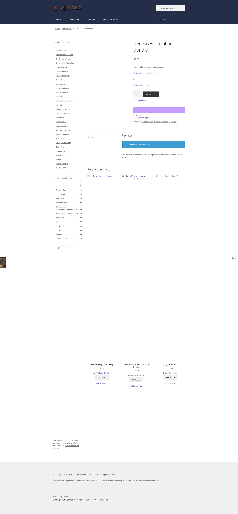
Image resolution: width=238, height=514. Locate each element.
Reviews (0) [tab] (92, 137)
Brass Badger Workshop (65, 63)
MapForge (74, 19)
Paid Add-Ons (67, 29)
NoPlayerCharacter (63, 143)
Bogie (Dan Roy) (104, 373)
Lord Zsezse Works (63, 113)
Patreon (62, 194)
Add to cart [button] (101, 377)
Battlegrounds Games (64, 55)
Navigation (57, 19)
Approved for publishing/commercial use (66, 208)
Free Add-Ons (61, 190)
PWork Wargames (62, 151)
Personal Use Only (161, 122)
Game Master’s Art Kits (65, 101)
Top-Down (173, 122)
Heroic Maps (60, 105)
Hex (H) (61, 226)
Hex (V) (61, 230)
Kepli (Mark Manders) (64, 109)
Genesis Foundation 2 (142, 85)
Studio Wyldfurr (139, 375)
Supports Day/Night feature (67, 213)
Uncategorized (61, 238)
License (59, 186)
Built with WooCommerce (97, 500)
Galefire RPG (61, 96)
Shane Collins (61, 155)
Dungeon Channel (63, 88)
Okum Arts (60, 147)
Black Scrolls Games (64, 59)
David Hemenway (62, 76)
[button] (139, 100)
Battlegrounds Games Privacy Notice (68, 500)
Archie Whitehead (62, 50)
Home (57, 29)
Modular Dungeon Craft (65, 134)
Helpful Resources (110, 19)
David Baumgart (62, 71)
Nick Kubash (60, 138)
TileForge (91, 19)
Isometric (59, 234)
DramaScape (61, 80)
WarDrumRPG (61, 168)
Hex (57, 222)
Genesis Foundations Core (144, 73)
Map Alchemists (62, 126)
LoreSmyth (144, 117)
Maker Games (61, 122)
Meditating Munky (63, 130)
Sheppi (58, 159)
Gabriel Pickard (62, 92)
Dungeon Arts (173, 373)
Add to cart (151, 94)
